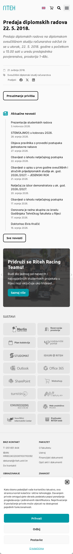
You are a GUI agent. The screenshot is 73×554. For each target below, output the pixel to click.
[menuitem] (43, 7)
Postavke (36, 540)
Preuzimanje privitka (21, 96)
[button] (67, 482)
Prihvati (36, 518)
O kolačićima (36, 548)
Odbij (36, 529)
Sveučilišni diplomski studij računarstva (29, 75)
